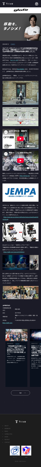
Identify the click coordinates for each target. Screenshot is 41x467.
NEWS (6, 431)
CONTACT (7, 442)
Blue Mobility (20, 69)
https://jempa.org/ (25, 176)
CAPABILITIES (8, 434)
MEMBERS (7, 428)
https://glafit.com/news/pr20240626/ (14, 252)
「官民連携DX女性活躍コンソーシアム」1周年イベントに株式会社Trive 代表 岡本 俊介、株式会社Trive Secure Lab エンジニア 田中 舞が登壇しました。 (16, 350)
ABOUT (7, 426)
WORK (6, 437)
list (20, 393)
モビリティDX (14, 60)
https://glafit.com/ (7, 323)
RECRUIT (7, 439)
